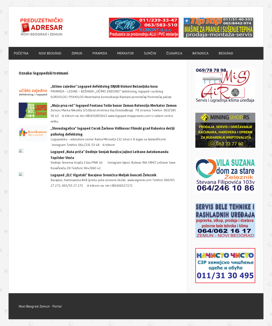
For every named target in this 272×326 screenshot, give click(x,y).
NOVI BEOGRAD (50, 53)
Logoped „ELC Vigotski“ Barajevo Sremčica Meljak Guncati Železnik (103, 175)
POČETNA (21, 53)
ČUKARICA (174, 53)
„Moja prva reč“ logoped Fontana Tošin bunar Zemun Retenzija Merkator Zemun (114, 105)
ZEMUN (76, 53)
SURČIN (150, 53)
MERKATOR (125, 53)
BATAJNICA (200, 53)
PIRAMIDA (99, 53)
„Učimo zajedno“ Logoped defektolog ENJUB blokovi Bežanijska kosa (104, 86)
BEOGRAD (226, 53)
